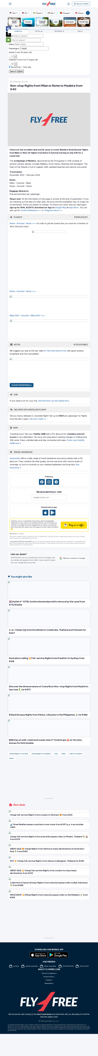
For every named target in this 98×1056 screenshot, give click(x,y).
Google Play (60, 207)
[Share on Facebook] (8, 28)
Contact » (49, 980)
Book (17, 31)
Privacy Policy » (49, 977)
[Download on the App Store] (45, 512)
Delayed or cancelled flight (30, 409)
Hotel (50, 344)
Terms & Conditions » (49, 973)
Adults (11, 52)
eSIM (15, 427)
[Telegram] (56, 482)
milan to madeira (75, 754)
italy (56, 754)
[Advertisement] (49, 780)
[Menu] (10, 3)
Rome (11, 758)
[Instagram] (49, 482)
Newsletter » (49, 983)
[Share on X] (8, 34)
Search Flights (16, 71)
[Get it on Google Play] (52, 512)
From (11, 36)
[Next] (88, 13)
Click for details (20, 385)
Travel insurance (23, 452)
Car (15, 394)
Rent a (79, 31)
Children (12, 59)
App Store (73, 207)
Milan (64, 754)
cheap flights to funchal (18, 754)
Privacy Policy (16, 1027)
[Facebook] (42, 482)
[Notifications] (68, 3)
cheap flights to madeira (41, 754)
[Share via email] (8, 39)
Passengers (14, 48)
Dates (11, 44)
